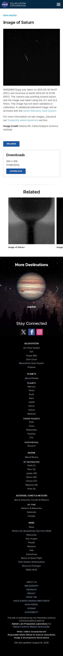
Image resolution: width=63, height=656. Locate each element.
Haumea (31, 434)
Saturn (31, 406)
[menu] (58, 4)
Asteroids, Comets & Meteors (31, 496)
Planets (31, 374)
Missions (31, 547)
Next (56, 289)
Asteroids (31, 512)
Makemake (31, 430)
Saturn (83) (31, 477)
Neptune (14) (31, 485)
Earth (31, 394)
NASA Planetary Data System (39, 111)
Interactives (31, 554)
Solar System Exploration (16, 4)
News (31, 527)
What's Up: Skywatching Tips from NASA (31, 531)
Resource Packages (31, 566)
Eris (31, 438)
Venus (31, 390)
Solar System (31, 344)
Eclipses (31, 367)
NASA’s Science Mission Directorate (31, 627)
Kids (31, 550)
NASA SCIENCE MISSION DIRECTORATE (31, 601)
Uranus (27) (31, 481)
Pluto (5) (31, 489)
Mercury (31, 387)
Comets (31, 516)
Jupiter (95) (31, 473)
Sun (31, 352)
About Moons (31, 457)
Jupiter (31, 307)
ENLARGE (11, 144)
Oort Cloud (31, 359)
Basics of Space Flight (31, 558)
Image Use (31, 597)
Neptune (31, 414)
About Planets (31, 378)
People (31, 543)
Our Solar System (31, 348)
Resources (31, 535)
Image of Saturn (16, 247)
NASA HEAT (31, 570)
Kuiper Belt (31, 356)
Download (16, 171)
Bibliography (32, 586)
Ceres (31, 426)
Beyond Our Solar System (31, 363)
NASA (4, 4)
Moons (31, 453)
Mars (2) (31, 469)
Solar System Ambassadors (31, 562)
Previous (6, 289)
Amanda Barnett (38, 632)
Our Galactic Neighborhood (16, 11)
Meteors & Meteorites (31, 508)
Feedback (31, 590)
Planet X (31, 446)
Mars (31, 398)
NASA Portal (31, 605)
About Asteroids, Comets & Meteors (31, 500)
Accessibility (31, 612)
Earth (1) (31, 466)
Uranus (31, 410)
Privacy (31, 593)
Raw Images (10, 16)
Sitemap (31, 608)
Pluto (31, 422)
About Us (32, 582)
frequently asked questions (23, 120)
